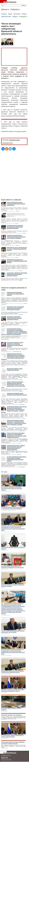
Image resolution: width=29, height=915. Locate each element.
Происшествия (6, 16)
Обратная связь (4, 757)
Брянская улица (14, 140)
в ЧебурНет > (23, 16)
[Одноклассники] (6, 148)
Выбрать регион (4, 758)
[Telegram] (10, 148)
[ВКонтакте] (3, 148)
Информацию (5, 81)
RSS (10, 759)
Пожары (14, 16)
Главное (4, 14)
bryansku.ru (6, 46)
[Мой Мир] (14, 148)
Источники (16, 14)
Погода (24, 14)
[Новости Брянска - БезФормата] (8, 1)
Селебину (18, 90)
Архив (10, 14)
